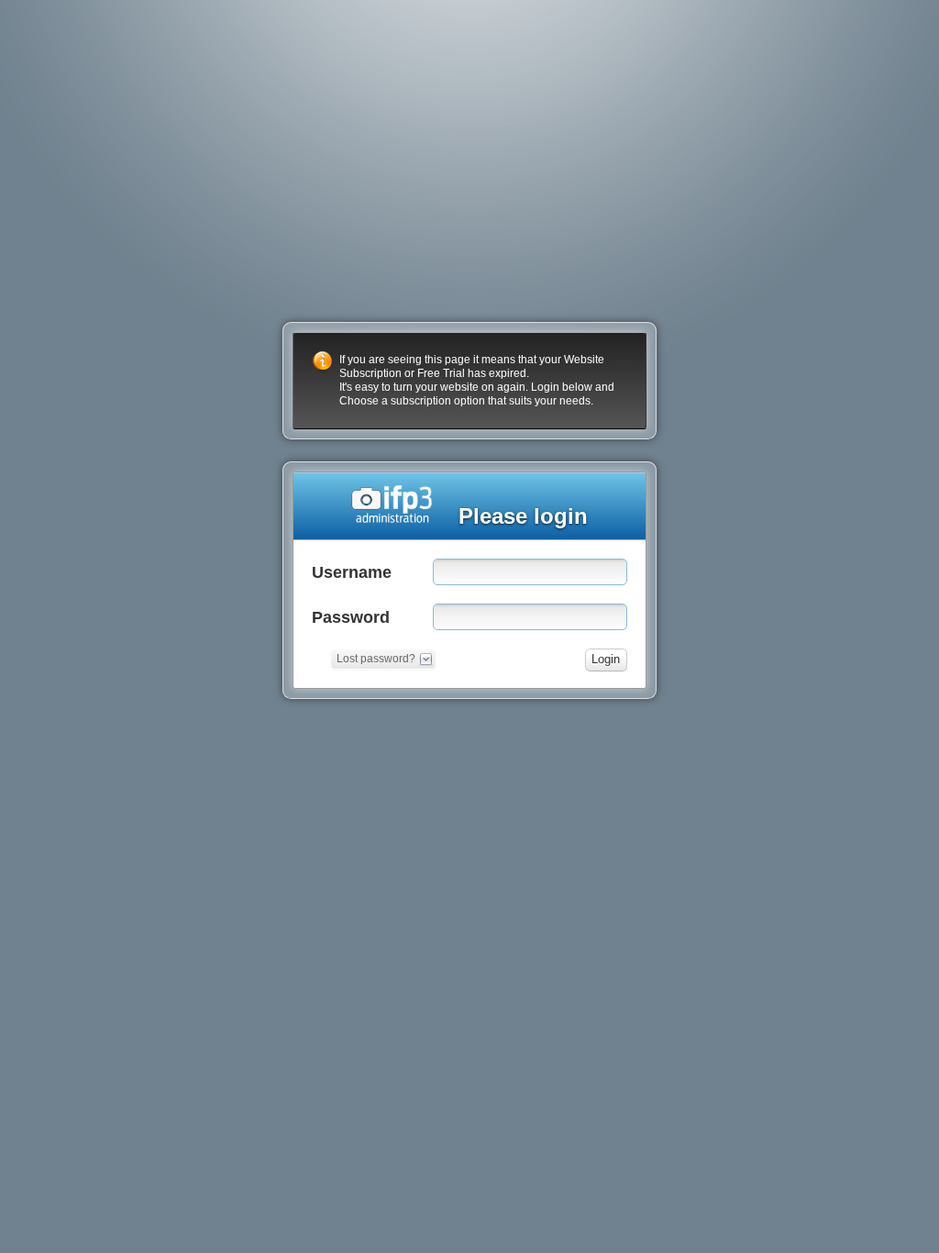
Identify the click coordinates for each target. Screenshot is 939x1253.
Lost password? (376, 658)
